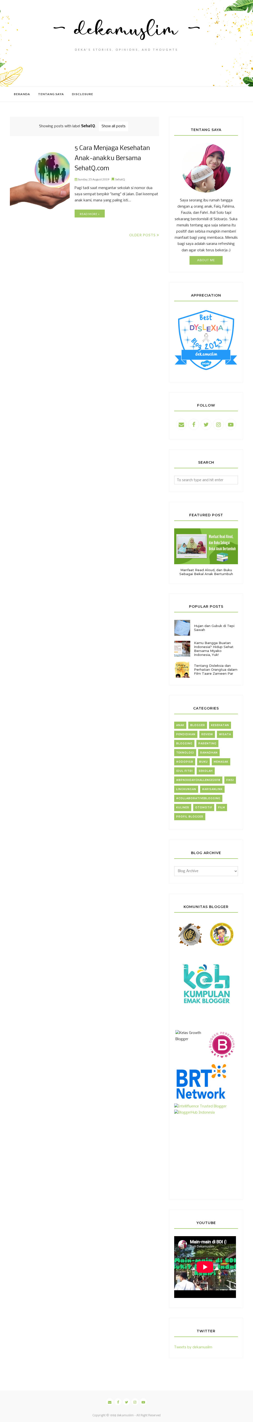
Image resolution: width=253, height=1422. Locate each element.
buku (203, 761)
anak (180, 725)
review (207, 734)
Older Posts (142, 235)
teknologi (185, 752)
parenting (207, 743)
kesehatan (220, 725)
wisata (225, 734)
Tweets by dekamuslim (193, 1347)
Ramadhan (209, 752)
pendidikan (185, 734)
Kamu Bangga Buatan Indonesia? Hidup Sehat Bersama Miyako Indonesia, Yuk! (213, 649)
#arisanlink (212, 789)
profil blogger (189, 816)
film (221, 807)
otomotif (203, 807)
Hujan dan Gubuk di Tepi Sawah (214, 628)
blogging (184, 743)
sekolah (206, 771)
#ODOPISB (184, 761)
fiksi (230, 780)
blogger (197, 725)
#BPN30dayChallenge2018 (198, 780)
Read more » (90, 213)
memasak (221, 761)
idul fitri (184, 771)
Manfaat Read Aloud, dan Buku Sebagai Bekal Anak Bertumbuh (206, 572)
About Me (206, 260)
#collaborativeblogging (198, 798)
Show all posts (114, 126)
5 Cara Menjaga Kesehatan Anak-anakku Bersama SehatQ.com (112, 158)
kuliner (182, 807)
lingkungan (186, 789)
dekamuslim (125, 1415)
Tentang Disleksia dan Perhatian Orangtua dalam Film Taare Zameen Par (215, 669)
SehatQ (120, 179)
